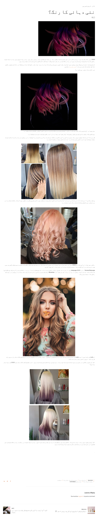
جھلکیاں (59, 480)
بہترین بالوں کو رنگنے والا (70, 480)
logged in (81, 496)
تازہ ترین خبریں (88, 6)
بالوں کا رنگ (82, 480)
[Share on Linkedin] (4, 481)
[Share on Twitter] (7, 481)
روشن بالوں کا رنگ (88, 481)
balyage (90, 480)
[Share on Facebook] (10, 481)
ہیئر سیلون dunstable (75, 481)
